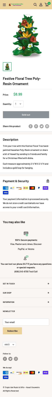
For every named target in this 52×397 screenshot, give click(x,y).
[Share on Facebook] (31, 126)
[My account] (40, 4)
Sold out (26, 114)
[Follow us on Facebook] (5, 359)
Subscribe (12, 330)
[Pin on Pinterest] (36, 126)
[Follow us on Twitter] (10, 359)
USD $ (6, 344)
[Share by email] (47, 126)
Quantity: (7, 104)
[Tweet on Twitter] (42, 126)
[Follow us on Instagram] (16, 359)
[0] (47, 4)
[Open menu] (4, 5)
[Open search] (35, 4)
